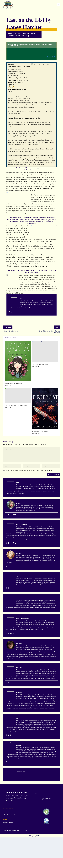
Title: (9, 64)
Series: (10, 67)
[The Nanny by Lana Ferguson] (45, 351)
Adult (28, 33)
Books (33, 33)
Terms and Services (22, 830)
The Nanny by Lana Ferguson (40, 364)
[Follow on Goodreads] (14, 814)
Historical (11, 36)
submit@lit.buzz (8, 823)
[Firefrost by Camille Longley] (45, 408)
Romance (17, 36)
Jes (15, 33)
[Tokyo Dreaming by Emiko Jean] (18, 361)
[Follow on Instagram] (7, 814)
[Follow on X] (11, 814)
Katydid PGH (37, 836)
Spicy (22, 36)
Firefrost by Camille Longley (40, 431)
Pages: (10, 85)
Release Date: (12, 80)
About (4, 830)
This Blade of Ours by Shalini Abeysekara (16, 405)
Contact (14, 830)
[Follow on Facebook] (4, 814)
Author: (10, 69)
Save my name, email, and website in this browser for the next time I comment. (29, 470)
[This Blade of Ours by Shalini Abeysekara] (18, 395)
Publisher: (11, 78)
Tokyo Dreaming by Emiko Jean (13, 383)
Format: (10, 82)
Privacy (9, 830)
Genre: (10, 71)
